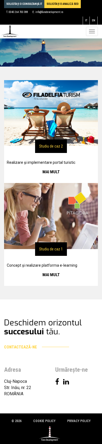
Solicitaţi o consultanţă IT (24, 3)
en (93, 20)
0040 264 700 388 (18, 12)
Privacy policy (79, 421)
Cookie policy (44, 421)
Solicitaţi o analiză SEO (63, 3)
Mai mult (51, 171)
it (86, 20)
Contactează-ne (21, 347)
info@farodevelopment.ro (49, 12)
